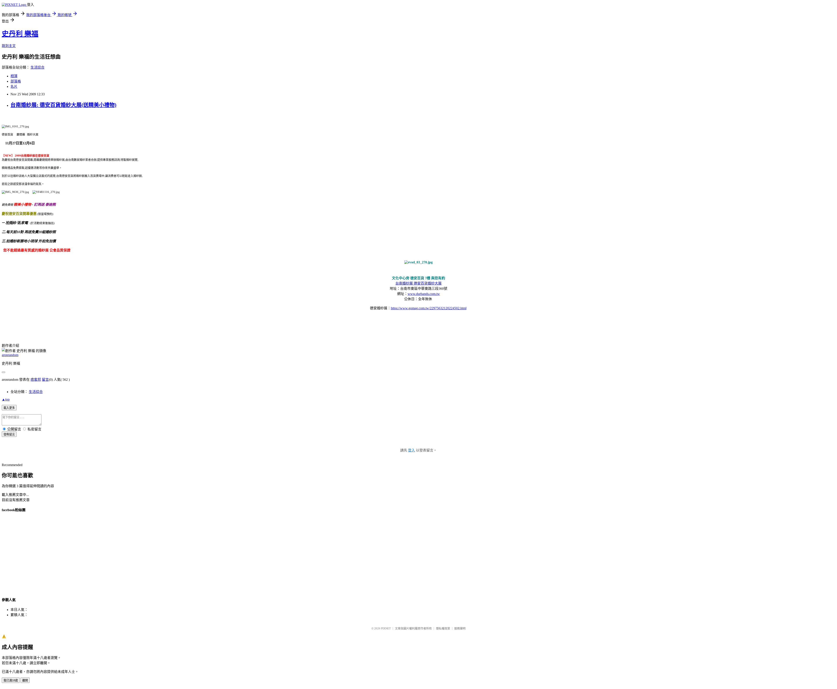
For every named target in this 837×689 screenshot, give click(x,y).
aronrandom (10, 355)
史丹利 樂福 (20, 34)
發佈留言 (9, 434)
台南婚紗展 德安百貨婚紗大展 (418, 283)
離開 (25, 680)
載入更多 (9, 407)
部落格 (15, 81)
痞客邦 (36, 379)
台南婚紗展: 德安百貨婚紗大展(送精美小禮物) (63, 105)
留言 (45, 379)
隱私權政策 (443, 628)
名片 (13, 86)
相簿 (13, 76)
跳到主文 (9, 46)
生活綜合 (37, 67)
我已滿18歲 (10, 680)
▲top (6, 399)
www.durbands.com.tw (424, 294)
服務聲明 (460, 628)
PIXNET (386, 628)
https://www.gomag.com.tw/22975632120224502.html (428, 308)
